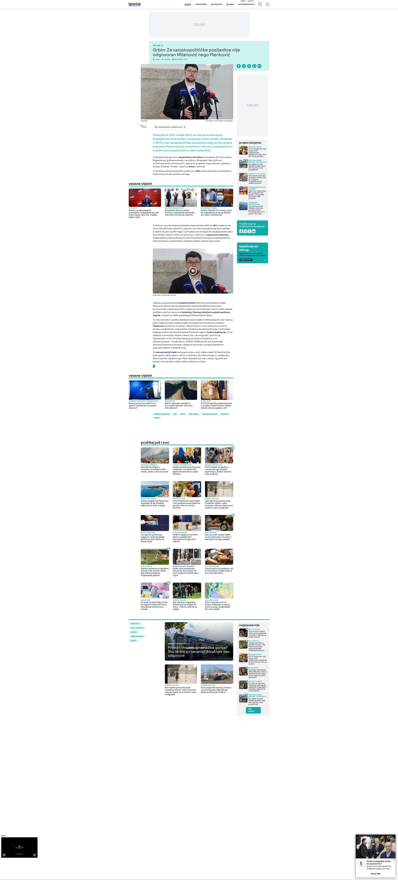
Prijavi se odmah (245, 260)
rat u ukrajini (137, 628)
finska (157, 418)
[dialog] (376, 856)
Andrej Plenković (162, 414)
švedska (224, 414)
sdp (175, 414)
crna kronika (137, 636)
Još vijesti (251, 710)
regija (134, 632)
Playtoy (250, 1)
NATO (182, 414)
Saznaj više (375, 874)
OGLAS (199, 25)
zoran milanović (209, 414)
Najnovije (216, 4)
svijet (133, 641)
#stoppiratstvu (246, 4)
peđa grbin (193, 414)
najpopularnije (249, 625)
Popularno (201, 4)
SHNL (231, 4)
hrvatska (135, 624)
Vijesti (187, 4)
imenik (243, 1)
